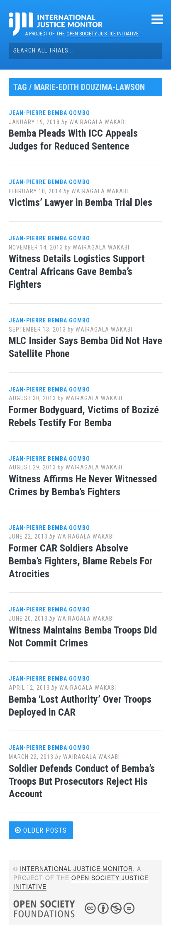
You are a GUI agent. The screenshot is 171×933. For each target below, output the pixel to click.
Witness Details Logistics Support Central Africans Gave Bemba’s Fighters (77, 271)
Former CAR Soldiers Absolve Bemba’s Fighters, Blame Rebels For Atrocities (81, 561)
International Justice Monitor (76, 868)
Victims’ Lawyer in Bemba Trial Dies (80, 202)
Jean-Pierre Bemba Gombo (49, 113)
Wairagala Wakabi (97, 122)
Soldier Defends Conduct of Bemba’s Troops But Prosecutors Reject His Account (82, 781)
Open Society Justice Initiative (102, 34)
